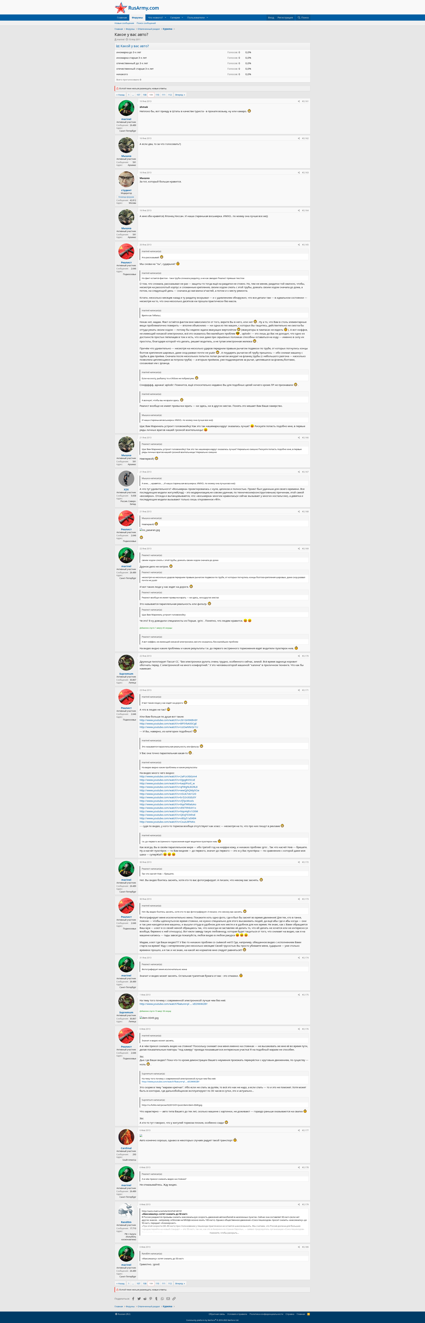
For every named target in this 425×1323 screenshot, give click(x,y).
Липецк (132, 682)
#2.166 (305, 437)
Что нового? (155, 17)
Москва (132, 203)
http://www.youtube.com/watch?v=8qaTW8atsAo (168, 804)
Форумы (137, 17)
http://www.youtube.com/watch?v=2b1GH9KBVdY (168, 720)
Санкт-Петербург (128, 130)
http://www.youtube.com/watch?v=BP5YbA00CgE (168, 723)
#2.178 (305, 1167)
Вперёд (179, 94)
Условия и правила (237, 1314)
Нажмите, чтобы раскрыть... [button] (224, 1232)
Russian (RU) (123, 1314)
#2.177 (305, 1130)
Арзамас (132, 165)
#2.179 (305, 1204)
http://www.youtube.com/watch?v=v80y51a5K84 (168, 818)
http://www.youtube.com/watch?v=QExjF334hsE (167, 814)
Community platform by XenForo (212, 1320)
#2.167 (305, 471)
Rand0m (126, 1222)
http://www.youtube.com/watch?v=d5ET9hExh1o (168, 807)
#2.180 (305, 1247)
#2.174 (305, 957)
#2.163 (305, 172)
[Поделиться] (299, 101)
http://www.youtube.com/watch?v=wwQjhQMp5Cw (169, 790)
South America (129, 1159)
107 (138, 94)
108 (144, 94)
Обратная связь (217, 1314)
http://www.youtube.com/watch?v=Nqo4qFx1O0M (169, 811)
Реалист (126, 262)
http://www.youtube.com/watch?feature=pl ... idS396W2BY (173, 1003)
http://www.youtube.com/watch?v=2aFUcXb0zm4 (168, 776)
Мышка (126, 156)
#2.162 (305, 138)
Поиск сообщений (146, 23)
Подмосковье (129, 274)
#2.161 (305, 101)
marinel (120, 39)
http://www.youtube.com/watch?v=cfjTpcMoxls (167, 800)
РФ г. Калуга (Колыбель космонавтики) (128, 1237)
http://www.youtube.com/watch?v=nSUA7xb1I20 (168, 793)
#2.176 (305, 1029)
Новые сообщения (124, 23)
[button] (165, 17)
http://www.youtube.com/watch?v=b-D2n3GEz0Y (168, 797)
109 (151, 94)
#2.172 (305, 862)
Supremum (126, 673)
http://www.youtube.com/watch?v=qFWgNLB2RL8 (169, 786)
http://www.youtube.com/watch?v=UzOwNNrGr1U (169, 727)
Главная (122, 17)
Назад (121, 94)
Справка (290, 1314)
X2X (126, 489)
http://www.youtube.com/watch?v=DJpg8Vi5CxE (167, 779)
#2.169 (305, 548)
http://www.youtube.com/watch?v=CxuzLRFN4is (167, 821)
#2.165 (305, 244)
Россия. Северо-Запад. (128, 502)
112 (170, 94)
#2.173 (305, 899)
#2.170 (305, 656)
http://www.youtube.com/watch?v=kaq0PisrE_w (167, 783)
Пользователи (196, 17)
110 (157, 94)
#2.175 (305, 994)
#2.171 (305, 690)
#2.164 (305, 210)
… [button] (133, 94)
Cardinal (126, 1148)
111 (163, 94)
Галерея (175, 17)
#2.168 (305, 511)
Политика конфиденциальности (266, 1314)
